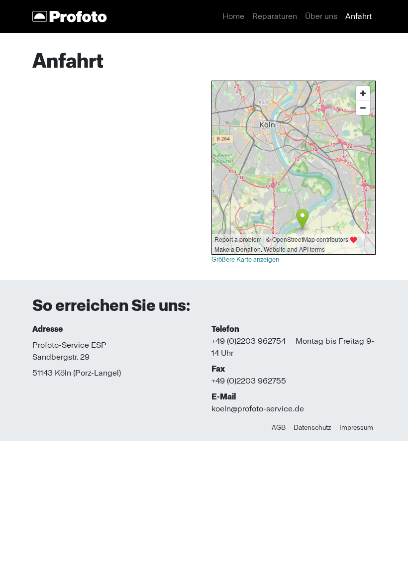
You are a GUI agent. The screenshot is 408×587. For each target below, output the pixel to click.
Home (233, 16)
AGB (279, 427)
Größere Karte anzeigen (245, 259)
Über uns (321, 16)
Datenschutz (312, 427)
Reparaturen (274, 16)
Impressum (356, 427)
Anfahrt (358, 16)
